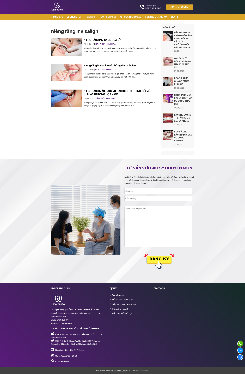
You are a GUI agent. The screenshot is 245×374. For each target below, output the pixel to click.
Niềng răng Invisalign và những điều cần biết (110, 65)
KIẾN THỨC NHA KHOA (156, 17)
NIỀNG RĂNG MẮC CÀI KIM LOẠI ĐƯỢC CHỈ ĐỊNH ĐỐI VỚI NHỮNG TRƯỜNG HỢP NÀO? (117, 93)
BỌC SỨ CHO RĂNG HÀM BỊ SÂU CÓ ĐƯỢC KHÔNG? (183, 136)
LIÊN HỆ (174, 17)
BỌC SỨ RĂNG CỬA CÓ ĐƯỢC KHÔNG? (181, 81)
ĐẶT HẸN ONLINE (179, 7)
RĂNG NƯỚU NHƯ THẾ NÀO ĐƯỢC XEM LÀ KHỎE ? (183, 118)
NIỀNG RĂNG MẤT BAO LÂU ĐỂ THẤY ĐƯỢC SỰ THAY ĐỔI (183, 99)
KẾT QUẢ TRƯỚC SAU (130, 17)
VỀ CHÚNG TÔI (74, 17)
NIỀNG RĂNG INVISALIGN (123, 300)
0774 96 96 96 (62, 361)
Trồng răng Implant (120, 309)
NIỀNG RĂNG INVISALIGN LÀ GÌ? (102, 40)
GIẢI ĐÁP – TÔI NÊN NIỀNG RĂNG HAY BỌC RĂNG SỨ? (182, 62)
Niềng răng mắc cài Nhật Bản (124, 304)
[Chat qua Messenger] (240, 357)
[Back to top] (240, 369)
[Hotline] (240, 343)
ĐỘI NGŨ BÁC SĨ (108, 17)
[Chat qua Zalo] (240, 350)
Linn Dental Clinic (119, 371)
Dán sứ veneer (118, 295)
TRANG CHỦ (57, 17)
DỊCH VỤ (91, 17)
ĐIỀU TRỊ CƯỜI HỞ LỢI (122, 313)
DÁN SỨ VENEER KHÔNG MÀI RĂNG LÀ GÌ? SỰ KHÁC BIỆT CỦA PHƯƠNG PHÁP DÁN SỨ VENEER (183, 40)
